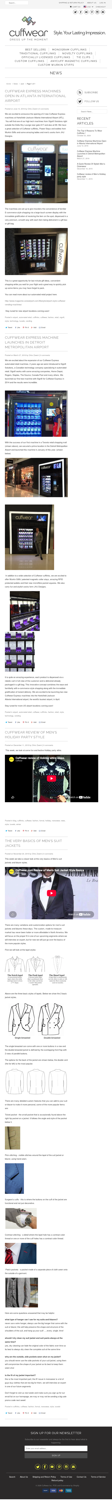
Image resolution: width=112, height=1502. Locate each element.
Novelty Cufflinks (77, 53)
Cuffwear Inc (47, 1485)
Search (12, 1476)
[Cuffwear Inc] (56, 26)
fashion (51, 317)
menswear (56, 820)
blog (14, 820)
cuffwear (43, 317)
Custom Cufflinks (29, 61)
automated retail (25, 317)
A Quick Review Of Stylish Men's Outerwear (91, 165)
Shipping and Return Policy (44, 1476)
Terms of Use (66, 1476)
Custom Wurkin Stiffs (56, 64)
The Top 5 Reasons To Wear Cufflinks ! (89, 131)
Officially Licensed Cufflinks (46, 57)
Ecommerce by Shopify (70, 1485)
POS (55, 1485)
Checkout (101, 7)
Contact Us (81, 1476)
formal (41, 820)
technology (14, 321)
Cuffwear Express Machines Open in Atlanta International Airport (35, 96)
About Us (91, 3)
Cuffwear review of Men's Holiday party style (91, 175)
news (63, 820)
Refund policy (57, 1480)
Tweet (10, 327)
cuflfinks (43, 712)
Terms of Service (98, 1476)
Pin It (27, 327)
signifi (62, 317)
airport (15, 317)
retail (57, 317)
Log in (103, 3)
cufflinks (36, 317)
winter (18, 824)
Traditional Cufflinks (37, 53)
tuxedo (22, 321)
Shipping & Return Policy (71, 3)
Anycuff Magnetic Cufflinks (74, 61)
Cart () (76, 7)
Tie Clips (83, 57)
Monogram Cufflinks (69, 49)
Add (34, 327)
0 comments (44, 108)
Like (18, 327)
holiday (48, 820)
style (7, 321)
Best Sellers (35, 49)
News (56, 73)
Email (43, 327)
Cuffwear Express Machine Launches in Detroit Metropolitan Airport (32, 342)
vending (29, 321)
